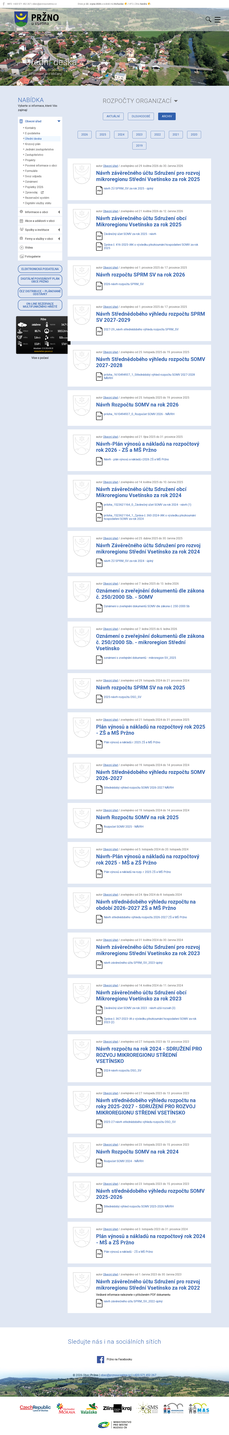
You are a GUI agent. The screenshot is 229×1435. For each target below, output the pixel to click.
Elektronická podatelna (40, 269)
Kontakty (30, 128)
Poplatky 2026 (34, 187)
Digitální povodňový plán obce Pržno (40, 280)
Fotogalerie (32, 256)
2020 (194, 134)
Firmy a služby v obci (39, 238)
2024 (121, 134)
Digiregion (165, 1383)
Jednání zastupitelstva (39, 149)
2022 (157, 134)
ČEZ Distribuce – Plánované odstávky (40, 293)
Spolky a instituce (37, 230)
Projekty (30, 160)
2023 (139, 134)
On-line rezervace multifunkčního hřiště (40, 305)
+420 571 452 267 (144, 1375)
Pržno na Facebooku (119, 1359)
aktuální (113, 116)
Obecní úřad (33, 121)
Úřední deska (33, 138)
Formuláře (31, 171)
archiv (167, 116)
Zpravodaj (33, 192)
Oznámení (31, 181)
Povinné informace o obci (41, 165)
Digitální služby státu (38, 203)
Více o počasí (39, 358)
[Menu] (217, 20)
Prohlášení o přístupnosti (73, 1383)
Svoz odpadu (33, 176)
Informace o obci (36, 212)
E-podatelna (32, 133)
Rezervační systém (37, 197)
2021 (176, 134)
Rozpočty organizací (137, 100)
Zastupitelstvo (34, 154)
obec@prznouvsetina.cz (116, 1375)
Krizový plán (32, 144)
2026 (84, 134)
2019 (139, 145)
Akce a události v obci (40, 221)
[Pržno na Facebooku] (4, 4)
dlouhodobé (141, 116)
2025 (103, 134)
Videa (29, 247)
